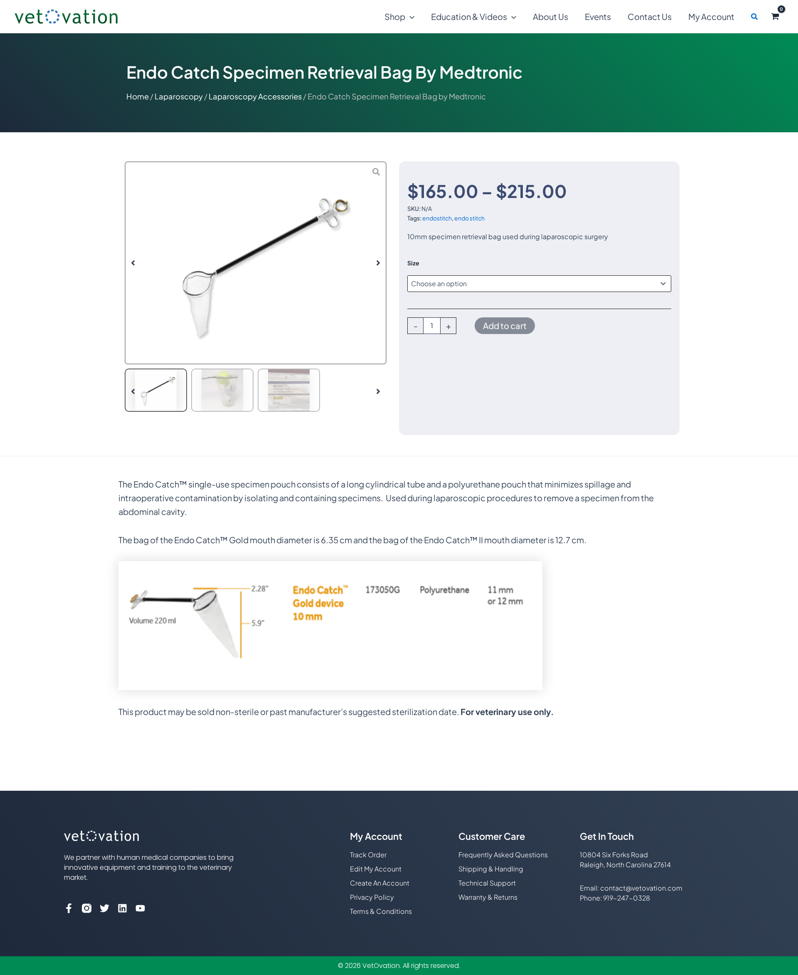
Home (137, 96)
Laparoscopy (179, 96)
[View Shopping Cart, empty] (775, 16)
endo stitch (469, 218)
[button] (409, 16)
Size (413, 263)
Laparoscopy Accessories (255, 96)
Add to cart (505, 325)
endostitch (437, 218)
